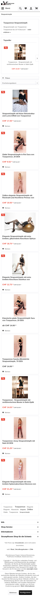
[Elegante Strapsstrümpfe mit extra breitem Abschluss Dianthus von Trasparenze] (20, 264)
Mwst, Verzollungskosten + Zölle (22, 549)
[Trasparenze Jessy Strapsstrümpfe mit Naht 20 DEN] (20, 428)
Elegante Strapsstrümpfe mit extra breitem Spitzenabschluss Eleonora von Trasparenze (19, 483)
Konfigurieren (25, 592)
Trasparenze (20, 507)
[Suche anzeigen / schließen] (20, 8)
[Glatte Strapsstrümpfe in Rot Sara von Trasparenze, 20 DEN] (20, 142)
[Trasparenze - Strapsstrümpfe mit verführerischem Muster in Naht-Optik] (20, 52)
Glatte (5, 512)
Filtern (7, 78)
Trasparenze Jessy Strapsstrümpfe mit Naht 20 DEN (18, 442)
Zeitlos (30, 509)
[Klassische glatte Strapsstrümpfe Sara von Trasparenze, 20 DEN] (20, 305)
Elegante (30, 507)
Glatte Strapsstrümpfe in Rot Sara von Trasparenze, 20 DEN (18, 156)
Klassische (15, 509)
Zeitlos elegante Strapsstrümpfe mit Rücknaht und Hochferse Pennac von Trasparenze (18, 196)
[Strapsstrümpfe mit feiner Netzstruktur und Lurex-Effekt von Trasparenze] (20, 101)
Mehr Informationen (28, 586)
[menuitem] (5, 8)
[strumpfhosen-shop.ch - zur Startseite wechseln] (7, 3)
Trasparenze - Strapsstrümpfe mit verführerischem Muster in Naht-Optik (20, 63)
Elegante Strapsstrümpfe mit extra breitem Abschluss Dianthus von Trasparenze (16, 278)
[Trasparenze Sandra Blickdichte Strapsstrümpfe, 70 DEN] (20, 346)
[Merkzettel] (25, 8)
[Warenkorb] (36, 8)
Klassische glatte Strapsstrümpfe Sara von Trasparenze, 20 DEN (18, 319)
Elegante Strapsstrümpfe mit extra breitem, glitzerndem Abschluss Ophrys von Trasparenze (19, 237)
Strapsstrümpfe (25, 512)
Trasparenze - (8, 507)
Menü (7, 8)
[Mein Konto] (31, 8)
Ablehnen (13, 592)
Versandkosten (19, 543)
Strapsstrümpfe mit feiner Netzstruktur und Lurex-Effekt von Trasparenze (18, 115)
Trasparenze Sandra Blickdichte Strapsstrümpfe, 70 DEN (15, 360)
